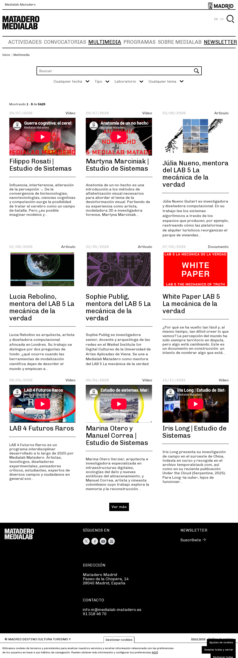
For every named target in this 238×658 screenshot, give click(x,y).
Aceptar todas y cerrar (218, 649)
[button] (102, 81)
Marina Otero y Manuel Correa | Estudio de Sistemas (117, 435)
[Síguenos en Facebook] (94, 541)
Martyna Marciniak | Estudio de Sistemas (117, 164)
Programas (139, 42)
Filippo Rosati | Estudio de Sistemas (40, 164)
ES (216, 19)
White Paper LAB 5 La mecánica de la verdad (191, 304)
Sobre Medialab (180, 42)
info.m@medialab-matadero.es (112, 609)
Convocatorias (65, 42)
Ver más (119, 507)
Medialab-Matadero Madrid (25, 23)
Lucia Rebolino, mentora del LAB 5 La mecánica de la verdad (42, 307)
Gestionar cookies (119, 639)
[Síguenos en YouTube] (103, 541)
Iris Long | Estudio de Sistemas (194, 431)
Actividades (25, 42)
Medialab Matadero (20, 4)
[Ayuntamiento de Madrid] (220, 4)
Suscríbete (190, 540)
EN (222, 19)
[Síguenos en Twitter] (86, 541)
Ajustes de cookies (221, 642)
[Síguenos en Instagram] (111, 541)
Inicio (6, 55)
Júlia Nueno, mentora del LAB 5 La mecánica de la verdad (195, 173)
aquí (155, 652)
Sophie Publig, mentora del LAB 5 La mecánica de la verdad (118, 307)
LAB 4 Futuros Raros (41, 428)
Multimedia (104, 42)
